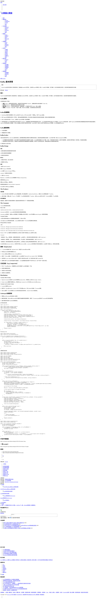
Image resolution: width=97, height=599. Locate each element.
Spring (6, 42)
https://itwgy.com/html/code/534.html (11, 481)
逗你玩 (14, 592)
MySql (6, 36)
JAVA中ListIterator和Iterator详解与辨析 (7, 489)
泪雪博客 (39, 592)
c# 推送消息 (28, 559)
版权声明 (25, 594)
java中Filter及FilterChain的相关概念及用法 (28, 525)
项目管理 (7, 72)
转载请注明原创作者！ (9, 479)
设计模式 (7, 64)
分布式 (6, 68)
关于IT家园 (13, 594)
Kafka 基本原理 (8, 480)
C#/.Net (6, 22)
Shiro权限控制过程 (14, 524)
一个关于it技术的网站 (41, 559)
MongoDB (7, 38)
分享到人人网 (5, 471)
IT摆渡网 (57, 592)
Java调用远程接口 (6, 549)
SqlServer (6, 35)
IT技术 (61, 592)
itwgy (6, 559)
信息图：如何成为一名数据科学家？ (10, 590)
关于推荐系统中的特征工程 (8, 586)
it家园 (8, 559)
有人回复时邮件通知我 (15, 517)
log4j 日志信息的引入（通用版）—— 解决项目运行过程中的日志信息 (17, 583)
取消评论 (2, 513)
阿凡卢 (6, 90)
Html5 (6, 29)
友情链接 (2, 592)
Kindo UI (6, 45)
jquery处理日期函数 (15, 526)
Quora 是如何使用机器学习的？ (9, 582)
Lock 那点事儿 (3, 502)
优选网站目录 (77, 592)
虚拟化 (6, 52)
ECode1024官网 (66, 592)
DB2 (6, 37)
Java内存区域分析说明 (4, 493)
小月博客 (22, 592)
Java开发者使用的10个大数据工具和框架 (11, 579)
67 (3, 455)
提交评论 (4, 517)
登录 (1, 2)
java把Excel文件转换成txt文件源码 (24, 528)
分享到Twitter (5, 475)
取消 (1, 517)
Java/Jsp (6, 20)
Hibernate (6, 44)
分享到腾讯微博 (6, 467)
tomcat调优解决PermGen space (6, 498)
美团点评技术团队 (84, 592)
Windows (6, 59)
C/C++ (6, 23)
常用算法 (7, 67)
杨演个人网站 (52, 592)
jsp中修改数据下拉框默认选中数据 (10, 553)
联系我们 (38, 594)
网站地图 (42, 594)
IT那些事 (43, 592)
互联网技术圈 (27, 592)
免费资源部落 (34, 592)
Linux (6, 60)
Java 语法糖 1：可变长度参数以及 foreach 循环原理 (13, 587)
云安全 (6, 53)
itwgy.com (9, 594)
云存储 (6, 50)
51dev (47, 592)
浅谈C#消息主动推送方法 (19, 522)
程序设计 (18, 559)
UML (6, 75)
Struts (6, 43)
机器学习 (7, 55)
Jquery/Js (6, 28)
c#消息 (32, 559)
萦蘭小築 (18, 592)
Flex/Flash (7, 30)
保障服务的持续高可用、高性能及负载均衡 (11, 580)
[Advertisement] (34, 537)
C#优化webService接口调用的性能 (9, 552)
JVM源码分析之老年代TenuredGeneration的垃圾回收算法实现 (15, 588)
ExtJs (6, 31)
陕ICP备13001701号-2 (31, 594)
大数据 (6, 49)
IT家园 (3, 559)
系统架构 (7, 65)
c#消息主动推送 (23, 559)
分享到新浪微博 (6, 466)
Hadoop (6, 54)
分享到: (4, 463)
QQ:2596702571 (19, 594)
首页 (1, 78)
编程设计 (14, 559)
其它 (6, 24)
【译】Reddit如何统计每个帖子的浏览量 (11, 584)
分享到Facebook (6, 474)
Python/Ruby (7, 21)
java (1, 559)
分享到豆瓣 (5, 470)
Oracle (6, 34)
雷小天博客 (72, 592)
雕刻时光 (10, 592)
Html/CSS (7, 27)
